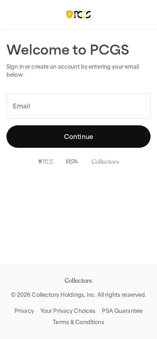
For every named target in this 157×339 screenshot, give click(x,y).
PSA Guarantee (122, 311)
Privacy (24, 311)
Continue (78, 136)
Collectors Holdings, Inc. (64, 295)
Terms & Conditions (78, 322)
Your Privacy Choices (68, 311)
